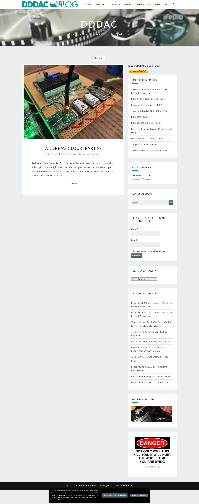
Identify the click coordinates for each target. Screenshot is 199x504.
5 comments (97, 154)
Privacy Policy (144, 4)
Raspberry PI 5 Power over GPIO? (146, 105)
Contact (128, 4)
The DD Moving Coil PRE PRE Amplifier (149, 150)
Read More (73, 183)
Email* (134, 240)
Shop (157, 4)
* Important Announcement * (145, 144)
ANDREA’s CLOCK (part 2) (73, 148)
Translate (147, 179)
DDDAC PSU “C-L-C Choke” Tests (146, 123)
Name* (134, 229)
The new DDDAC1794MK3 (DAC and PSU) (149, 111)
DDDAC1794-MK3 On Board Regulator (148, 99)
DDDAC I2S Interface (140, 117)
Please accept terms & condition (149, 251)
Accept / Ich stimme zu (139, 495)
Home (88, 4)
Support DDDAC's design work (144, 65)
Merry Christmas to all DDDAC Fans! (147, 138)
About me (99, 4)
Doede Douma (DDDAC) (74, 154)
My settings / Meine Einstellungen (115, 495)
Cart (166, 4)
